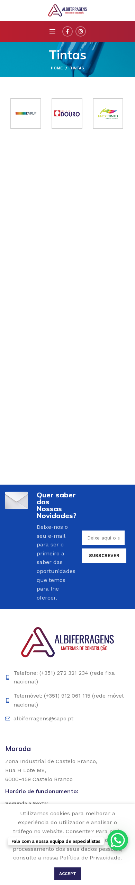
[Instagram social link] (80, 31)
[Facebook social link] (67, 31)
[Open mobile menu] (52, 31)
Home (57, 68)
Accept (67, 873)
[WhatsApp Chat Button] (117, 840)
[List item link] (67, 677)
